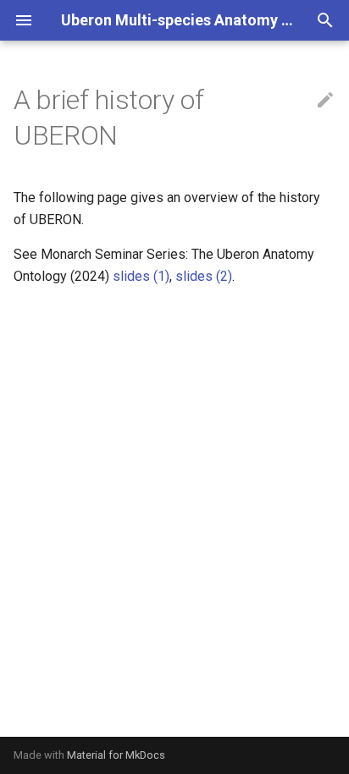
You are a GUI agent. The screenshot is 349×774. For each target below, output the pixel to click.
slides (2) (203, 276)
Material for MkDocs (116, 755)
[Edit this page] (325, 101)
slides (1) (141, 276)
